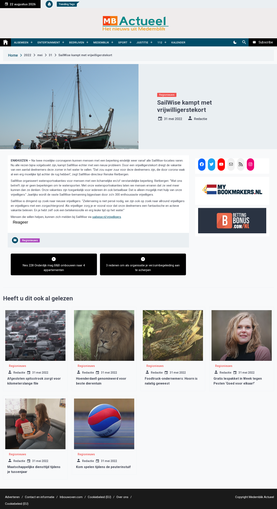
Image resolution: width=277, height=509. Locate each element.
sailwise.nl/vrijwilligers (106, 217)
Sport (122, 42)
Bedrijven (76, 42)
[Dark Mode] (234, 42)
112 (159, 42)
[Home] (5, 42)
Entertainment (49, 42)
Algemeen (21, 42)
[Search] (244, 42)
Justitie (142, 42)
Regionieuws (166, 94)
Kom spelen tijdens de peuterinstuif (103, 467)
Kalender (178, 42)
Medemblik (101, 42)
